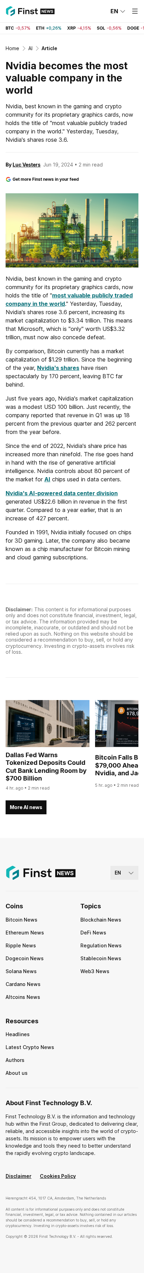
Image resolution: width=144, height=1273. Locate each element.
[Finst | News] (30, 11)
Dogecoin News (25, 958)
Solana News (21, 971)
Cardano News (23, 984)
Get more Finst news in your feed (46, 179)
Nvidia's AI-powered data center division (62, 493)
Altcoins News (23, 997)
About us (17, 1073)
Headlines (18, 1034)
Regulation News (101, 945)
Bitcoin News (21, 920)
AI (47, 479)
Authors (15, 1060)
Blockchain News (100, 920)
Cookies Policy (58, 1176)
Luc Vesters (27, 165)
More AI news (26, 807)
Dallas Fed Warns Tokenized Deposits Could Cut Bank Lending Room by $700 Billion (46, 766)
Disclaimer (18, 1176)
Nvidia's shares (58, 367)
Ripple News (21, 945)
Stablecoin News (100, 958)
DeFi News (93, 933)
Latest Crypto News (30, 1047)
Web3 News (94, 971)
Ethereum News (25, 933)
